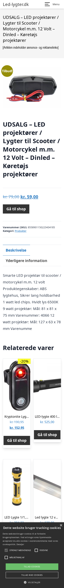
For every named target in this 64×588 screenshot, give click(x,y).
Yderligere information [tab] (26, 260)
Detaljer (20, 544)
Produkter (20, 231)
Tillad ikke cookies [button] (32, 575)
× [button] (61, 525)
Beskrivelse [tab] (16, 250)
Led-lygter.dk (16, 4)
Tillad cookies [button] (32, 566)
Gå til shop (16, 208)
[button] (32, 582)
